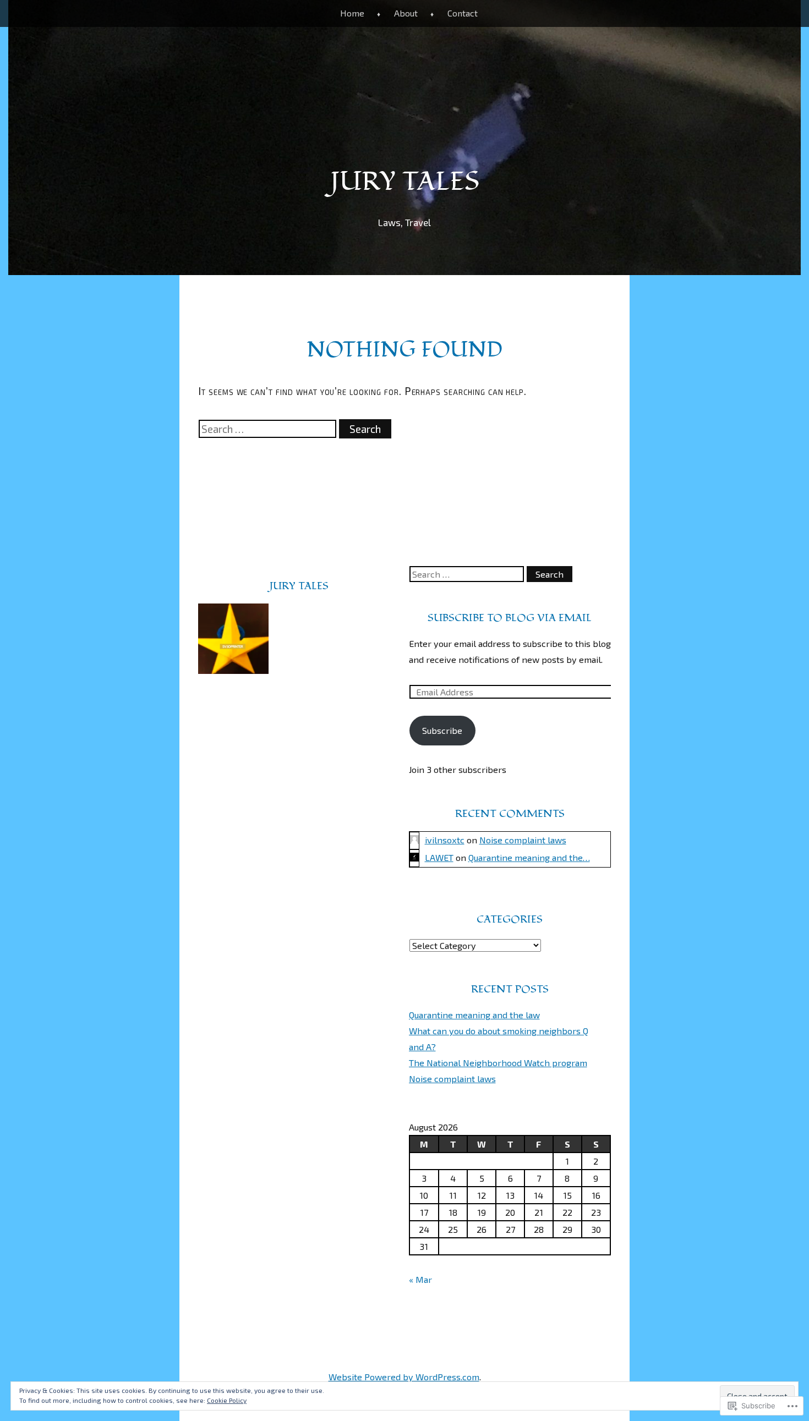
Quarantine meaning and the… (529, 857)
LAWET (439, 857)
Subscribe (442, 730)
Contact (462, 13)
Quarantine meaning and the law (474, 1014)
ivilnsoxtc (444, 840)
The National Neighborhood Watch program (498, 1062)
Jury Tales (404, 181)
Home (352, 13)
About (406, 13)
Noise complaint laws (522, 840)
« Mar (420, 1279)
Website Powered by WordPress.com (404, 1376)
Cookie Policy (227, 1400)
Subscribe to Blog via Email (510, 618)
